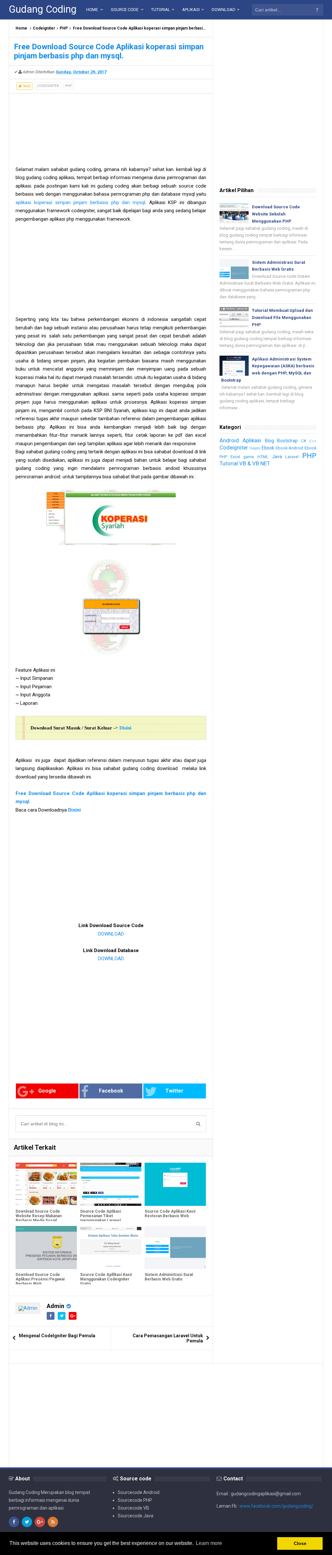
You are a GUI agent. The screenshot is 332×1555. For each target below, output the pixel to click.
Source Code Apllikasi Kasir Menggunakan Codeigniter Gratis (106, 1279)
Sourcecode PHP (135, 1500)
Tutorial (228, 463)
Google (47, 1091)
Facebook (111, 1091)
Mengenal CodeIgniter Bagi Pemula (57, 1335)
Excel (235, 456)
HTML (262, 456)
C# (303, 440)
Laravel (292, 456)
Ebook (268, 447)
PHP (64, 28)
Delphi (255, 448)
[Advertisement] (111, 125)
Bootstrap (287, 440)
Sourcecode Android (139, 1492)
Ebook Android (289, 448)
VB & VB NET (254, 463)
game (248, 456)
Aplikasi (252, 440)
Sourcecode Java (135, 1515)
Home (21, 28)
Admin (55, 1306)
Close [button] (300, 1543)
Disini (125, 727)
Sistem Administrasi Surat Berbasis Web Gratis (169, 1276)
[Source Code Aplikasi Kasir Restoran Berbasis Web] (175, 1184)
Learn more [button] (209, 1543)
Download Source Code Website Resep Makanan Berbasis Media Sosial (39, 1216)
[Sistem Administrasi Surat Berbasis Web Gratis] (175, 1247)
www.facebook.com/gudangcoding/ (277, 1506)
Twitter (174, 1091)
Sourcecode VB (133, 1508)
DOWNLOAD (111, 934)
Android (229, 440)
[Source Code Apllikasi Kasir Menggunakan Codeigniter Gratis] (110, 1247)
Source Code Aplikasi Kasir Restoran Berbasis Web (170, 1213)
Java (277, 456)
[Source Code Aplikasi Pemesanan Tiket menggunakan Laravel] (110, 1184)
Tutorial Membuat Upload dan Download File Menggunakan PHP (282, 317)
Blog (269, 440)
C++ (312, 441)
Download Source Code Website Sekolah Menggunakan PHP (276, 214)
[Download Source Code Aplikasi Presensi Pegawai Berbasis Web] (46, 1247)
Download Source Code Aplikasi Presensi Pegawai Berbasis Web (40, 1279)
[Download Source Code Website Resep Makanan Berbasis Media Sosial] (46, 1184)
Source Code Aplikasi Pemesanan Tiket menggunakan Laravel (100, 1216)
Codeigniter (44, 28)
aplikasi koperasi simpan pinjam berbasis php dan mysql (80, 202)
